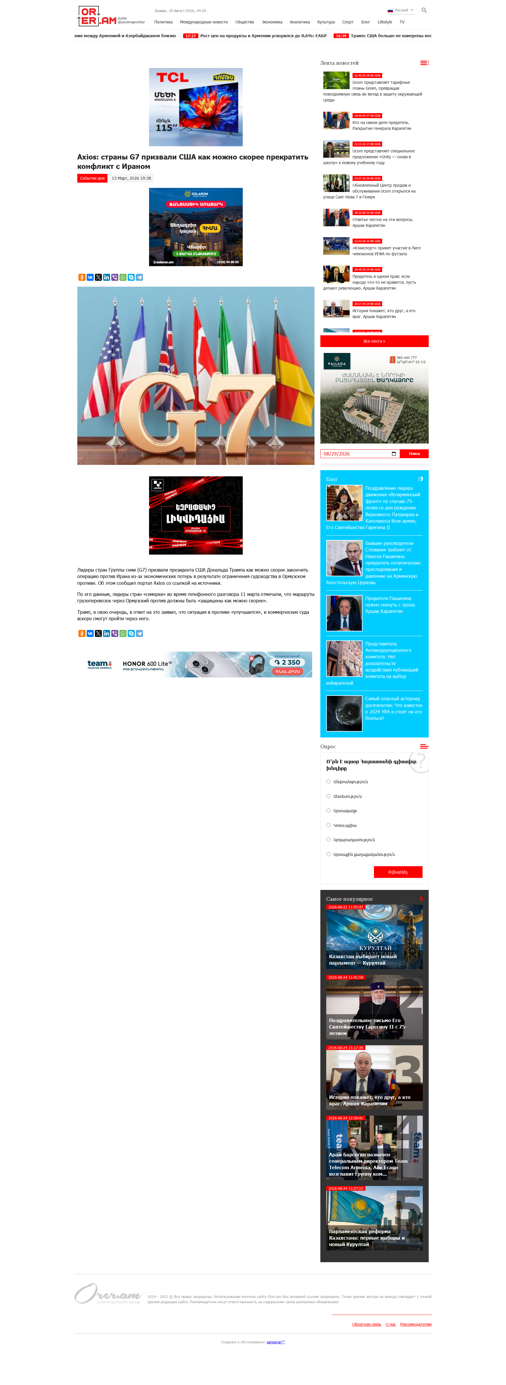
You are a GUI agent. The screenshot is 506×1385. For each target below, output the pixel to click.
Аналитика (300, 21)
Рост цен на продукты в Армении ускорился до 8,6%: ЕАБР (198, 35)
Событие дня (92, 178)
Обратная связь (366, 1324)
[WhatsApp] (122, 277)
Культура (326, 21)
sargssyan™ (276, 1342)
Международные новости (204, 21)
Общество (244, 21)
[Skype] (131, 277)
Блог (365, 21)
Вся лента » (374, 341)
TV (402, 21)
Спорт (348, 21)
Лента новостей (339, 63)
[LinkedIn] (106, 277)
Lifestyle (385, 21)
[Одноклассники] (82, 277)
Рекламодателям (416, 1324)
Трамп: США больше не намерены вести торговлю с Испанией (351, 35)
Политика (163, 21)
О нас (391, 1324)
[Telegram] (139, 277)
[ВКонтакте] (90, 277)
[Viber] (114, 277)
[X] (98, 277)
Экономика (272, 21)
